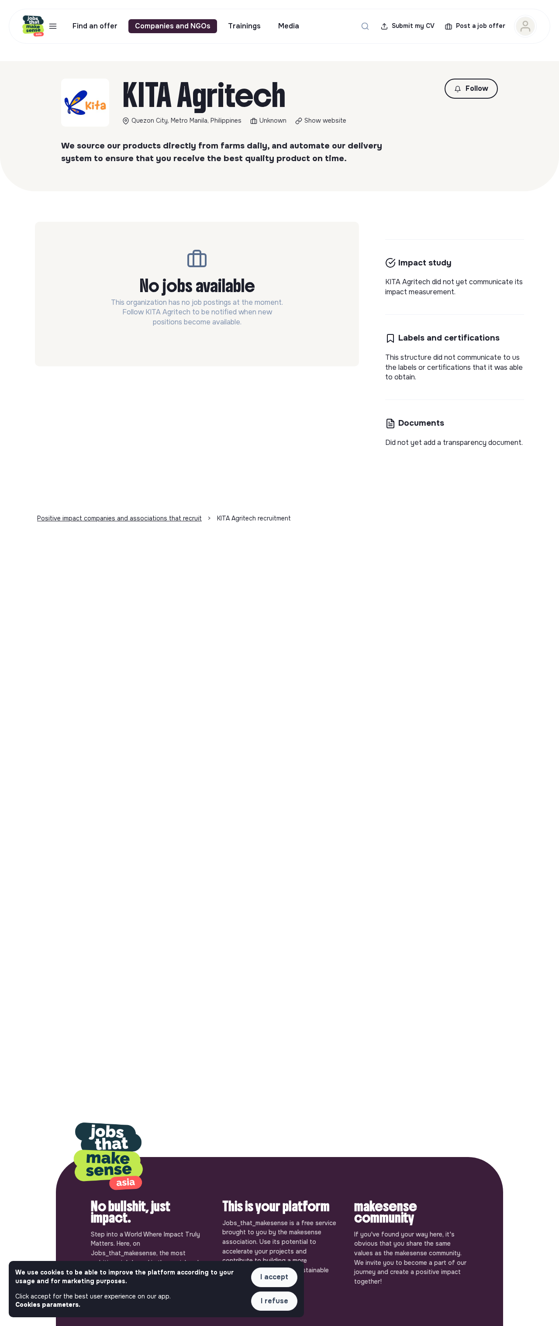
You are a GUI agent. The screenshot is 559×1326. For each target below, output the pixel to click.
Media (288, 26)
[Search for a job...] (365, 26)
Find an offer (94, 26)
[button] (471, 89)
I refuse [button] (274, 1300)
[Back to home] (108, 1157)
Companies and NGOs (172, 26)
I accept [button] (274, 1276)
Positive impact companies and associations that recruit (119, 518)
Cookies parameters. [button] (47, 1305)
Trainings (244, 26)
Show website (325, 120)
